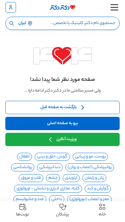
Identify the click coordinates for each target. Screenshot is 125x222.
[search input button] (11, 23)
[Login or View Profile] (10, 7)
